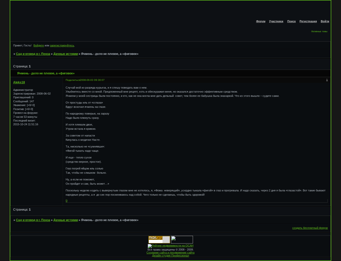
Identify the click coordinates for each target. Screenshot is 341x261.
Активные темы (319, 31)
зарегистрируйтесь (62, 45)
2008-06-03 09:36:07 (92, 80)
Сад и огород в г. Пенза (33, 54)
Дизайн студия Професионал (170, 255)
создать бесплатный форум (310, 227)
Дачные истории (65, 54)
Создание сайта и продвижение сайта (170, 252)
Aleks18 (19, 82)
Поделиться (73, 80)
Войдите (38, 45)
